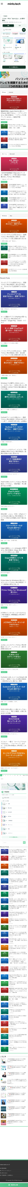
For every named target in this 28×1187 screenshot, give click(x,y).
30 (20, 775)
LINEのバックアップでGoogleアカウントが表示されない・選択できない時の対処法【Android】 (18, 983)
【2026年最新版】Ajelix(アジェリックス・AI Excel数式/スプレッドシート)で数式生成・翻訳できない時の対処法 (17, 199)
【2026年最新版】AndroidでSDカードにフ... (16, 1120)
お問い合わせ (4, 1173)
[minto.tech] (14, 3)
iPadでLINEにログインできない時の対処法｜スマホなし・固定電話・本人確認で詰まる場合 (14, 484)
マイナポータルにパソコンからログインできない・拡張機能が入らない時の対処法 (18, 1042)
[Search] (24, 842)
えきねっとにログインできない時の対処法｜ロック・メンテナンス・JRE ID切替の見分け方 (13, 647)
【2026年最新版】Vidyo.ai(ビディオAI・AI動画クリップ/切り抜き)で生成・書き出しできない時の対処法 (14, 175)
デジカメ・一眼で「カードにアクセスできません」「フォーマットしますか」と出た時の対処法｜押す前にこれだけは (18, 947)
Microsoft (12, 154)
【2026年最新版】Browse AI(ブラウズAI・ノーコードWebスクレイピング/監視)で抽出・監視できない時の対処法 (17, 193)
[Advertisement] (16, 8)
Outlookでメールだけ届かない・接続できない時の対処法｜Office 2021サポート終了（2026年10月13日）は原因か (14, 419)
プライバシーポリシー (6, 1170)
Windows (4, 215)
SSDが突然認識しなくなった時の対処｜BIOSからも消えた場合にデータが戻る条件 (17, 256)
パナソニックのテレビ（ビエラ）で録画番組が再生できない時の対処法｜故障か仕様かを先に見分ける (13, 451)
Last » (2, 778)
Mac (11, 215)
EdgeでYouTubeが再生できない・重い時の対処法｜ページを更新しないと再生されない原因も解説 (18, 976)
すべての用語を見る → (14, 67)
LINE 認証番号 (15, 33)
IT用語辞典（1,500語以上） (7, 1175)
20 (17, 775)
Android (11, 92)
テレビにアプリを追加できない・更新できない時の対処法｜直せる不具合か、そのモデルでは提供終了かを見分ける (18, 851)
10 (14, 775)
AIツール (4, 154)
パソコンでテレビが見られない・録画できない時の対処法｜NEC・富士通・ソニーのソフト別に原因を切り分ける (13, 236)
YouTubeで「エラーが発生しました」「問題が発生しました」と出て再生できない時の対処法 (18, 1023)
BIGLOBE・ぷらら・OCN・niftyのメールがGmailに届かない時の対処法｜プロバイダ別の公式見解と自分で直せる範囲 (18, 900)
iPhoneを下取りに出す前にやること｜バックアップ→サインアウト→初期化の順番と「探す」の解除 (17, 126)
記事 (20, 25)
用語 (8, 25)
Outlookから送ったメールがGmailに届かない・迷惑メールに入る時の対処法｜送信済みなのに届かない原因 (14, 679)
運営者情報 (3, 1168)
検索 (24, 29)
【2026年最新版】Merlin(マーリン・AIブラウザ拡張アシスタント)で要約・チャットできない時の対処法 (17, 186)
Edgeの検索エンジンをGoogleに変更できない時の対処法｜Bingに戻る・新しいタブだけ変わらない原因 (14, 550)
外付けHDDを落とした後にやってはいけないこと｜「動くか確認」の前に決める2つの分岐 (13, 711)
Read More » (4, 122)
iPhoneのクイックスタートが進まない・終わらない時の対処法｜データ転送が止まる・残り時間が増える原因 (17, 133)
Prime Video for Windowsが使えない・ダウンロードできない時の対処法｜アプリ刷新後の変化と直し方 (14, 582)
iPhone (4, 92)
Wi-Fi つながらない (6, 33)
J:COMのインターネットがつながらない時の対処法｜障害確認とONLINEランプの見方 (13, 614)
